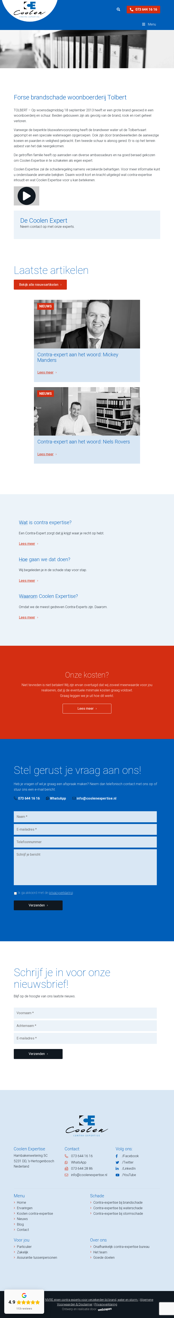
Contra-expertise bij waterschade (118, 1208)
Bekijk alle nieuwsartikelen (38, 285)
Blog (20, 1224)
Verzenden (37, 905)
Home (21, 1202)
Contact (23, 1230)
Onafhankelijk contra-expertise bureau (121, 1247)
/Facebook (130, 1156)
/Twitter (127, 1162)
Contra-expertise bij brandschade (118, 1202)
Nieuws (45, 306)
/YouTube (129, 1175)
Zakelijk (22, 1252)
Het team (100, 1252)
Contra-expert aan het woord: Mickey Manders (77, 357)
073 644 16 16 (146, 9)
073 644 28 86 (82, 1169)
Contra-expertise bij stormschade (118, 1214)
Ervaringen (24, 1208)
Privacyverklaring (105, 1304)
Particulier (24, 1247)
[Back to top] (166, 1310)
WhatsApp (57, 798)
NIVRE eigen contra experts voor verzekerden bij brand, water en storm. (91, 1299)
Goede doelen (104, 1258)
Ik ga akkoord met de (45, 893)
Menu (152, 24)
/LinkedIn (129, 1169)
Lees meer (45, 372)
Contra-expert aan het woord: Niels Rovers (83, 442)
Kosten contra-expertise (35, 1214)
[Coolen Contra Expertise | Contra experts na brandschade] (30, 9)
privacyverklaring (61, 893)
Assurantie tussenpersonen (37, 1258)
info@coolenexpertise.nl (96, 798)
